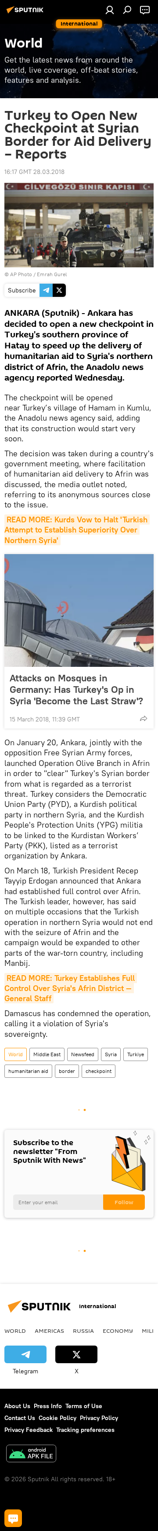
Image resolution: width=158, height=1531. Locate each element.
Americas (49, 1331)
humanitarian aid (28, 1071)
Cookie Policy (57, 1418)
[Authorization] (109, 9)
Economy (118, 1331)
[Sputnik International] (26, 13)
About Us (17, 1406)
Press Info (48, 1406)
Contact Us (19, 1418)
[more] (143, 718)
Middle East (47, 1054)
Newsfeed (82, 1054)
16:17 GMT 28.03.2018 (34, 172)
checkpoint (98, 1071)
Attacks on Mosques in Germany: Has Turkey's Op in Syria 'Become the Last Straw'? (76, 689)
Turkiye (135, 1054)
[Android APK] (31, 1454)
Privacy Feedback (28, 1430)
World (15, 1054)
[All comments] (13, 1518)
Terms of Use (83, 1406)
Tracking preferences (85, 1430)
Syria (111, 1054)
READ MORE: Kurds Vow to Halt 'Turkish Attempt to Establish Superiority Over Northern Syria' (77, 529)
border (67, 1071)
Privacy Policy (99, 1418)
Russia (83, 1331)
